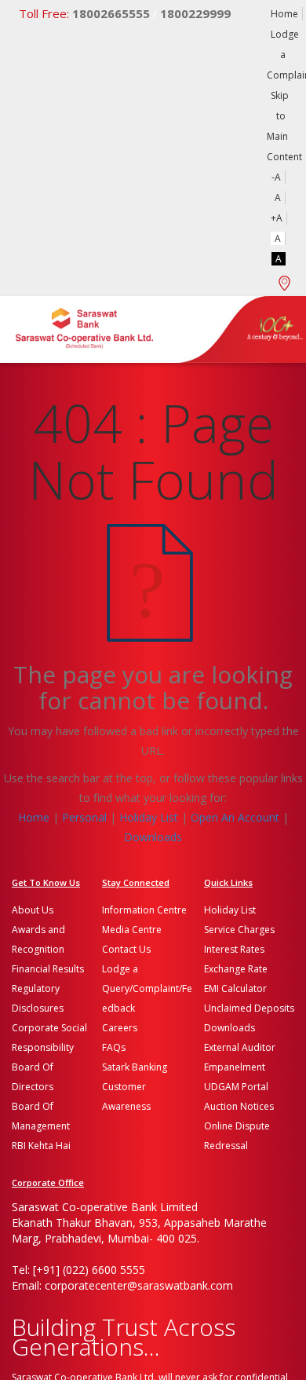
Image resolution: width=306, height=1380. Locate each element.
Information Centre (144, 910)
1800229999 (195, 13)
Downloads (153, 836)
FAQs (114, 1047)
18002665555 (84, 13)
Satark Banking (134, 1067)
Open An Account (235, 817)
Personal (84, 817)
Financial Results (48, 969)
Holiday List (148, 817)
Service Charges (239, 929)
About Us (32, 910)
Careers (119, 1027)
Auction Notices (239, 1106)
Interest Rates (234, 949)
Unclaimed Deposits (249, 1008)
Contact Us (126, 949)
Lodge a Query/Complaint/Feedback (147, 988)
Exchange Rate (236, 969)
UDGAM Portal (236, 1086)
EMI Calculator (235, 988)
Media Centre (132, 929)
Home (284, 13)
